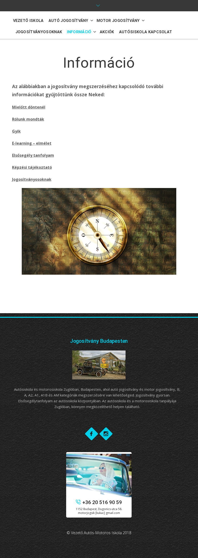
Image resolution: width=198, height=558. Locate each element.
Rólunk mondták (28, 119)
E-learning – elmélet (31, 143)
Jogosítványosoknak (31, 179)
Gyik (16, 131)
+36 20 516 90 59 (102, 502)
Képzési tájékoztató (32, 167)
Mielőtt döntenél (28, 107)
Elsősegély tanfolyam (33, 155)
